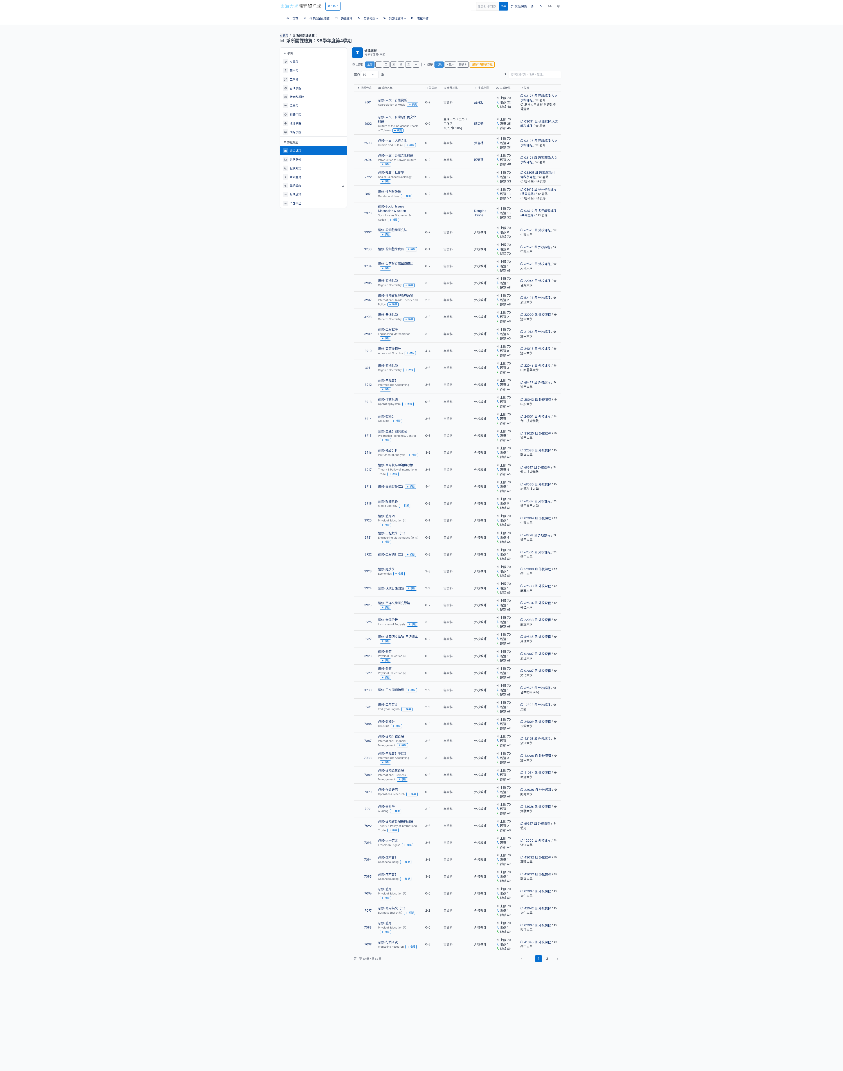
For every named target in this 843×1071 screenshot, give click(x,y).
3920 (368, 520)
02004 (529, 518)
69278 (528, 535)
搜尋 (503, 6)
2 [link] (547, 958)
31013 (528, 332)
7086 (368, 724)
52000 (529, 569)
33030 (529, 790)
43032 (529, 857)
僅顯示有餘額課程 (482, 64)
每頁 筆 (369, 74)
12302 (528, 705)
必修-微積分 (386, 721)
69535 (529, 636)
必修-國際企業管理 (391, 770)
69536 (528, 552)
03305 (529, 172)
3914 (368, 418)
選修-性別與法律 (389, 191)
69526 (528, 247)
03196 (528, 95)
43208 (529, 755)
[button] (367, 18)
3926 (368, 622)
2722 (368, 177)
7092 (368, 826)
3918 (368, 486)
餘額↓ (463, 64)
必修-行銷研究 (388, 942)
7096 (368, 893)
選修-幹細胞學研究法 (392, 230)
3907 (368, 300)
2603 (368, 143)
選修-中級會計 (388, 380)
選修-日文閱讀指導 (391, 690)
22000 (529, 314)
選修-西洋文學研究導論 (394, 603)
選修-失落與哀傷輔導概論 (395, 263)
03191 (528, 157)
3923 (368, 571)
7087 (368, 741)
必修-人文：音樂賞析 (392, 100)
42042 (529, 908)
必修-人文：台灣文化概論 (395, 155)
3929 (368, 673)
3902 (368, 232)
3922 (368, 554)
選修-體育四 (386, 516)
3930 (368, 690)
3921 (368, 537)
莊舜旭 (478, 102)
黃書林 (478, 143)
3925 (368, 605)
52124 (528, 297)
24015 (528, 348)
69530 (529, 484)
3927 (368, 639)
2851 (368, 194)
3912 (368, 384)
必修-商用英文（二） (392, 908)
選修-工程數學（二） (392, 533)
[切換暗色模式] (558, 6)
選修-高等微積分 (389, 348)
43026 (529, 806)
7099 (368, 944)
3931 (368, 707)
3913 (368, 402)
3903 (368, 249)
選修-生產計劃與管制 (392, 431)
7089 (368, 775)
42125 (528, 738)
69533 (529, 586)
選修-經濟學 (386, 569)
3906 (368, 283)
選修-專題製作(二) (390, 486)
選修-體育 (385, 651)
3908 (368, 317)
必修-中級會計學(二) (392, 753)
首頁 (285, 35)
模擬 (414, 104)
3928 (368, 656)
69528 (528, 264)
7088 (368, 758)
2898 (368, 213)
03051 (529, 121)
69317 (528, 467)
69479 (528, 382)
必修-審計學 (386, 806)
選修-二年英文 (388, 704)
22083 (529, 450)
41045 (529, 942)
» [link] (557, 958)
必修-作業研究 (388, 789)
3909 (368, 334)
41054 (529, 772)
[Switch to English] (541, 6)
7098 (368, 927)
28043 (529, 399)
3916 (368, 452)
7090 (368, 792)
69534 (529, 603)
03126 (528, 140)
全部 (370, 64)
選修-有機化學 (388, 280)
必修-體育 (385, 889)
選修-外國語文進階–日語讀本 (398, 636)
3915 (368, 435)
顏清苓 (478, 123)
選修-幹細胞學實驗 (391, 249)
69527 (528, 688)
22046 (528, 281)
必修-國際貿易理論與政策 (395, 821)
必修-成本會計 (388, 857)
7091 (368, 809)
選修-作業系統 (388, 399)
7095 (368, 876)
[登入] (532, 6)
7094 (368, 859)
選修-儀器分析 (388, 450)
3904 (368, 266)
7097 (368, 910)
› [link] (555, 111)
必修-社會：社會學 (391, 172)
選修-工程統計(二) (390, 554)
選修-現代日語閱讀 (391, 588)
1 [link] (538, 958)
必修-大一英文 (388, 840)
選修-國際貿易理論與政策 (395, 295)
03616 (528, 189)
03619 (528, 211)
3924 (368, 588)
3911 (368, 368)
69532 (528, 501)
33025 (529, 433)
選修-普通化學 (388, 314)
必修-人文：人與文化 (392, 140)
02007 (529, 654)
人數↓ (450, 64)
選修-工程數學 (388, 329)
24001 (528, 416)
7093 (368, 842)
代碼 (439, 64)
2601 (368, 102)
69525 (528, 230)
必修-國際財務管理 (391, 736)
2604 (368, 160)
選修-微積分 (386, 416)
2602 (368, 123)
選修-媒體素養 (388, 501)
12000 (528, 840)
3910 (368, 351)
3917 (368, 469)
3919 (368, 503)
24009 (529, 721)
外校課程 (544, 230)
